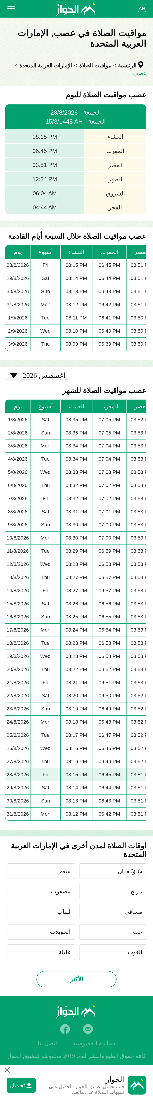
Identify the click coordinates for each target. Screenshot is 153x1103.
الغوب (135, 952)
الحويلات (60, 932)
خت (137, 932)
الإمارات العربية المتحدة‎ (46, 65)
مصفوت (61, 891)
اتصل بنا (47, 1043)
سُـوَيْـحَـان (130, 871)
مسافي (133, 912)
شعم (65, 871)
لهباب (64, 912)
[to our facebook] (65, 1029)
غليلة (65, 952)
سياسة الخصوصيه (93, 1043)
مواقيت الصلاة (95, 65)
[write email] (88, 1029)
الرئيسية (127, 65)
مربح (136, 891)
